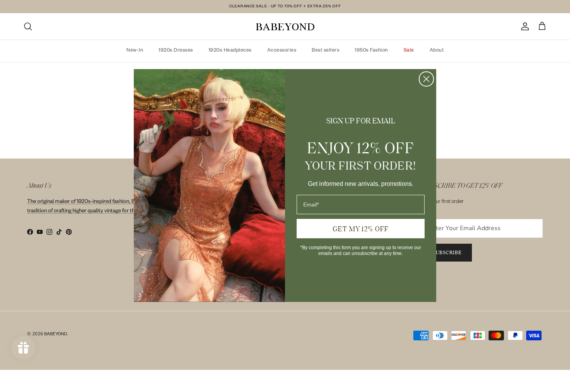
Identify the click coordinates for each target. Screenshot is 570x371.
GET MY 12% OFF (361, 228)
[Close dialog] (426, 79)
